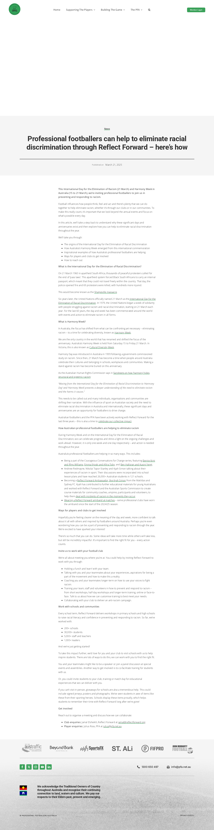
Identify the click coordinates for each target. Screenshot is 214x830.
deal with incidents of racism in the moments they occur (105, 496)
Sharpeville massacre (105, 292)
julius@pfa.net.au (112, 726)
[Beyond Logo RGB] (61, 747)
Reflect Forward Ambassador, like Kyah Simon (101, 480)
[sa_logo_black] (122, 747)
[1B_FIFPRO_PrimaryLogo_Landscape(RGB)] (152, 746)
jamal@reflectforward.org (131, 722)
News (107, 128)
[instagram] (35, 767)
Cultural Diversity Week (101, 347)
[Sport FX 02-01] (92, 746)
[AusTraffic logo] (31, 745)
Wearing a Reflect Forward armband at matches (89, 500)
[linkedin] (49, 767)
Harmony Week (123, 332)
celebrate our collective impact (114, 421)
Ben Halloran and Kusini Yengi (136, 464)
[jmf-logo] (183, 745)
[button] (149, 10)
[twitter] (29, 767)
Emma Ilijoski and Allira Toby (99, 464)
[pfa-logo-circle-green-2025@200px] (14, 4)
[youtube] (42, 767)
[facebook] (22, 767)
